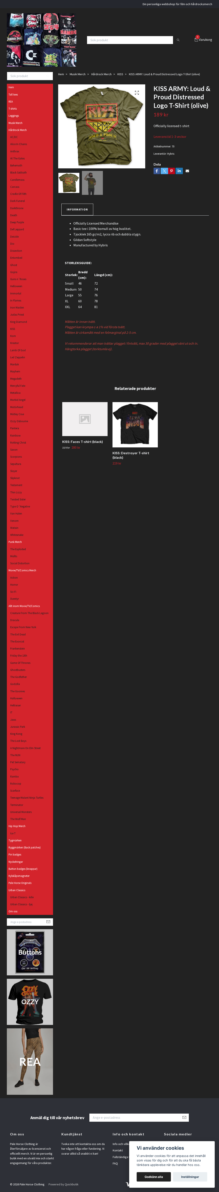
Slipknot (15, 478)
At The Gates (17, 158)
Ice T (13, 833)
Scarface (15, 790)
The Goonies (17, 691)
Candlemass (17, 179)
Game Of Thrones (20, 662)
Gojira (13, 272)
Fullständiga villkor (124, 1157)
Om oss (13, 911)
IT (11, 712)
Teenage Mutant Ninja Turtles (26, 797)
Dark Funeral (17, 201)
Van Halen (16, 513)
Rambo (14, 776)
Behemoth (16, 165)
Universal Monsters (21, 812)
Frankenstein (17, 648)
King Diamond (18, 321)
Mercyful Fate (17, 385)
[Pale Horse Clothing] (41, 40)
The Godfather (18, 677)
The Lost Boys (18, 740)
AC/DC (14, 137)
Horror (14, 584)
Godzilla (15, 684)
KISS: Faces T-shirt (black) (82, 441)
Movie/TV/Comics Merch (22, 570)
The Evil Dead (18, 634)
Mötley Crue (17, 414)
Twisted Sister (18, 499)
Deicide (14, 236)
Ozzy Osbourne (19, 421)
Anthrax (14, 151)
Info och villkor (122, 1144)
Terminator (16, 805)
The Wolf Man (18, 819)
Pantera (14, 428)
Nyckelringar (16, 861)
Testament (16, 485)
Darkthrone (16, 208)
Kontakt (118, 1150)
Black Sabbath (18, 172)
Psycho (14, 769)
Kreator (14, 343)
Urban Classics (17, 890)
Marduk (14, 364)
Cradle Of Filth (18, 193)
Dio (12, 243)
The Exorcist (17, 641)
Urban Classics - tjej (21, 904)
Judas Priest (17, 314)
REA (11, 101)
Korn (13, 336)
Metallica (15, 392)
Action (14, 577)
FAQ (115, 1163)
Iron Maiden (17, 307)
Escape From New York (23, 627)
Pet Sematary (17, 762)
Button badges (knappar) (23, 868)
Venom (14, 520)
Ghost (13, 265)
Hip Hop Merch (17, 826)
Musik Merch (15, 123)
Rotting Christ (18, 442)
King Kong (16, 733)
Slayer (13, 471)
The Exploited (18, 549)
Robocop (15, 783)
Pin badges (15, 854)
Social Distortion (20, 563)
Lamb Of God (18, 350)
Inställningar (190, 1177)
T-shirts (13, 108)
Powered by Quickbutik (63, 1184)
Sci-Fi (13, 591)
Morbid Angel (17, 399)
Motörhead (16, 407)
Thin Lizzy (16, 492)
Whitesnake (16, 534)
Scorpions (16, 456)
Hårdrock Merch (18, 130)
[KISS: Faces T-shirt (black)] (85, 419)
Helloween (16, 286)
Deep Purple (17, 222)
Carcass (14, 186)
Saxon (14, 449)
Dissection (16, 250)
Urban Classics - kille (22, 897)
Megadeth (16, 378)
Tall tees (13, 94)
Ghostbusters (17, 670)
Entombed (16, 257)
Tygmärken (15, 840)
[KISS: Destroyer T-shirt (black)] (135, 424)
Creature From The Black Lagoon (29, 613)
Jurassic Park (17, 726)
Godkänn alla (154, 1177)
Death (13, 215)
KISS (12, 329)
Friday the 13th (18, 655)
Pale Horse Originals (20, 883)
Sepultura (15, 464)
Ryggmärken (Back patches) (25, 847)
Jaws (13, 719)
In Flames (15, 300)
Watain (14, 527)
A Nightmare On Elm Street (25, 748)
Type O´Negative (20, 506)
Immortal (15, 293)
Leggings (14, 115)
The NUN (15, 755)
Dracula (14, 620)
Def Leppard (17, 229)
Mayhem (15, 371)
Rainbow (15, 435)
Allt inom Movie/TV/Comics (24, 606)
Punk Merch (15, 542)
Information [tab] (77, 209)
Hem (11, 87)
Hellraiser (15, 705)
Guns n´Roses (18, 279)
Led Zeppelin (17, 357)
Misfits (13, 556)
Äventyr (14, 598)
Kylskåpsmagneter (19, 875)
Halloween (16, 698)
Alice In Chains (18, 144)
